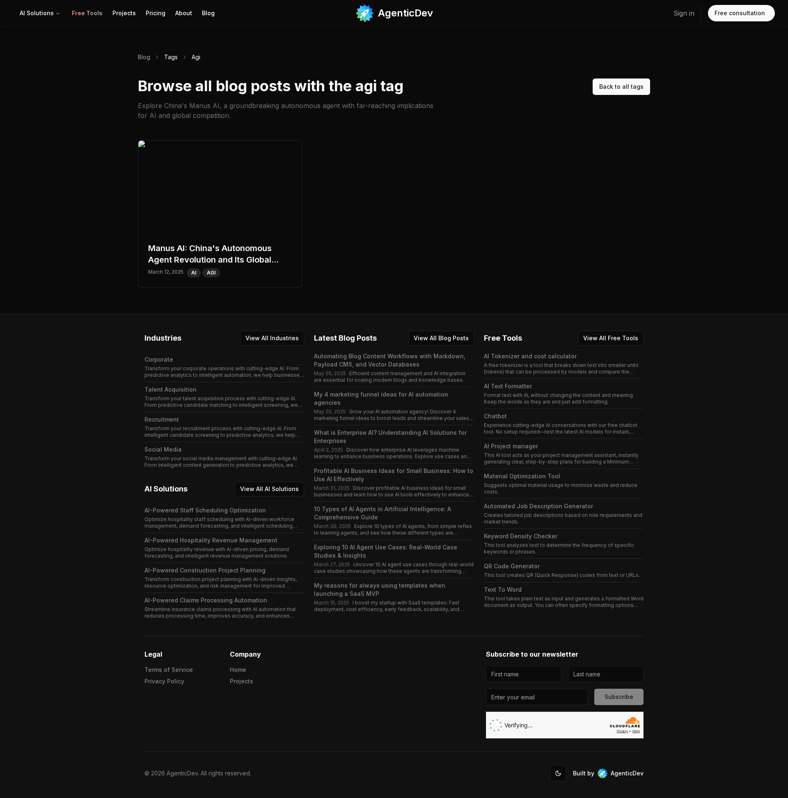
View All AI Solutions (269, 488)
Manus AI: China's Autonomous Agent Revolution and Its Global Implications (215, 150)
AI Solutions (37, 12)
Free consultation (740, 12)
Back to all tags (621, 86)
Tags (171, 56)
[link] (87, 13)
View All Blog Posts (441, 337)
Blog (144, 56)
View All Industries (272, 337)
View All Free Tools (610, 337)
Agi (196, 56)
